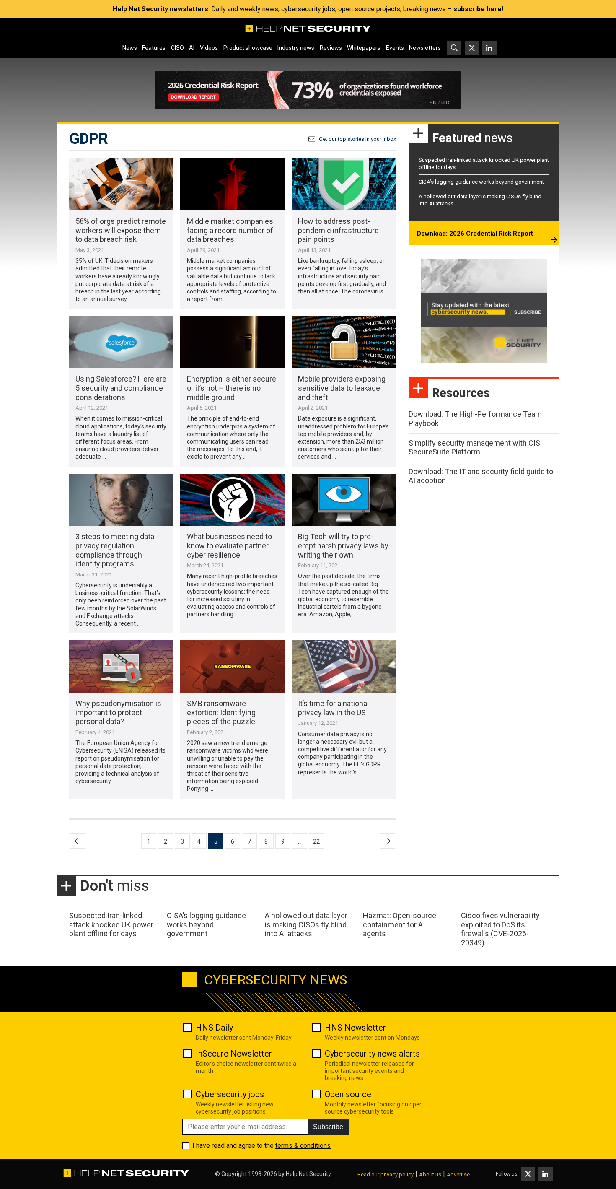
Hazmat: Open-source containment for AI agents (399, 924)
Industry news (295, 47)
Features (154, 47)
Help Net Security (308, 1174)
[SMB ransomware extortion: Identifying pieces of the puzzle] (232, 666)
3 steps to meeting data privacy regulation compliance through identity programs (114, 550)
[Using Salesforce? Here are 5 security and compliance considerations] (121, 342)
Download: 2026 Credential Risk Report (475, 233)
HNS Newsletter (355, 1028)
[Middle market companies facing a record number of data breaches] (232, 184)
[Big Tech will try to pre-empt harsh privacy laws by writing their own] (344, 500)
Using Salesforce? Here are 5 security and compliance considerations (120, 387)
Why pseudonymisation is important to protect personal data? (118, 712)
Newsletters (425, 47)
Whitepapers (363, 47)
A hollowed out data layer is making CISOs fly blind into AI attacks (306, 924)
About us (430, 1174)
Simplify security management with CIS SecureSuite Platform (474, 448)
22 (316, 841)
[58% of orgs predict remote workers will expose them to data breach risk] (121, 184)
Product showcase (247, 47)
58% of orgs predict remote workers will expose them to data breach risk (120, 230)
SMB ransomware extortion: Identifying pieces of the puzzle (221, 712)
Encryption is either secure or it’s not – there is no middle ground (231, 387)
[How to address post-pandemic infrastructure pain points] (344, 184)
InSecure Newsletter (234, 1054)
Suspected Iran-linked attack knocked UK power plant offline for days (111, 924)
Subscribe (328, 1126)
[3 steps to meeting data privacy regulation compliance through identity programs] (121, 500)
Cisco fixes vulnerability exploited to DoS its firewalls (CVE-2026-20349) (500, 929)
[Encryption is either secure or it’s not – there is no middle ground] (232, 342)
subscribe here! (478, 9)
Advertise (458, 1174)
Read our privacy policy (385, 1174)
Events (395, 47)
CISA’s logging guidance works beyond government (481, 182)
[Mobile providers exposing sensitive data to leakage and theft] (344, 342)
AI (191, 47)
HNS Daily (214, 1028)
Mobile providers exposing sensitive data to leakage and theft (342, 387)
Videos (209, 47)
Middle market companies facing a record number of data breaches (230, 230)
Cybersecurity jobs (230, 1094)
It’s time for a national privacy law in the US (333, 708)
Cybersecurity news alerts (372, 1054)
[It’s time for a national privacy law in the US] (344, 666)
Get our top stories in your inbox (357, 139)
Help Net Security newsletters (160, 9)
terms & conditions (303, 1146)
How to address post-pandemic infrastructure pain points (338, 230)
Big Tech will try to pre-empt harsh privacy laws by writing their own (343, 545)
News (129, 47)
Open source (348, 1094)
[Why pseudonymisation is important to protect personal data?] (121, 666)
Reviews (331, 47)
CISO (177, 47)
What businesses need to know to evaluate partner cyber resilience (229, 545)
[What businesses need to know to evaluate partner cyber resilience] (232, 500)
